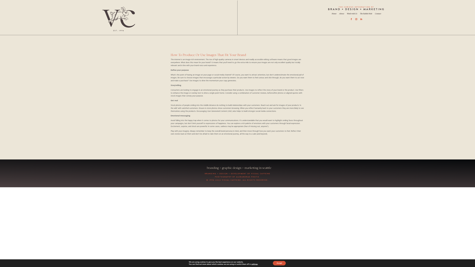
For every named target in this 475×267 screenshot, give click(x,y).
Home (334, 14)
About (341, 14)
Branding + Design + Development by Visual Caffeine (237, 174)
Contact (378, 14)
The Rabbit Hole (366, 14)
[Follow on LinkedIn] (361, 19)
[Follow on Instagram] (356, 19)
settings (254, 264)
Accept (279, 263)
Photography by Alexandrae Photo (237, 177)
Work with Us (352, 14)
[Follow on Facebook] (351, 19)
